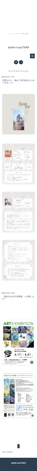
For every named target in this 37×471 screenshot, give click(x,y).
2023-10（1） (18, 138)
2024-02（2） (18, 129)
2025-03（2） (18, 87)
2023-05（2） (18, 146)
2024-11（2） (18, 100)
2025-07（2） (18, 79)
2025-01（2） (18, 91)
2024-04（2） (18, 121)
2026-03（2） (18, 29)
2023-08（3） (18, 142)
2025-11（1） (18, 74)
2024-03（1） (18, 125)
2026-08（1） (18, 16)
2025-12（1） (18, 70)
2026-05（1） (18, 25)
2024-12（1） (18, 95)
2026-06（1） (18, 21)
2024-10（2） (18, 104)
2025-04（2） (18, 83)
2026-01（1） (18, 66)
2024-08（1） (18, 108)
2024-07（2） (18, 112)
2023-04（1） (18, 150)
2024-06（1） (18, 117)
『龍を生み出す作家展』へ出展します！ (18, 297)
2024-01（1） (18, 134)
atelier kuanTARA (18, 47)
